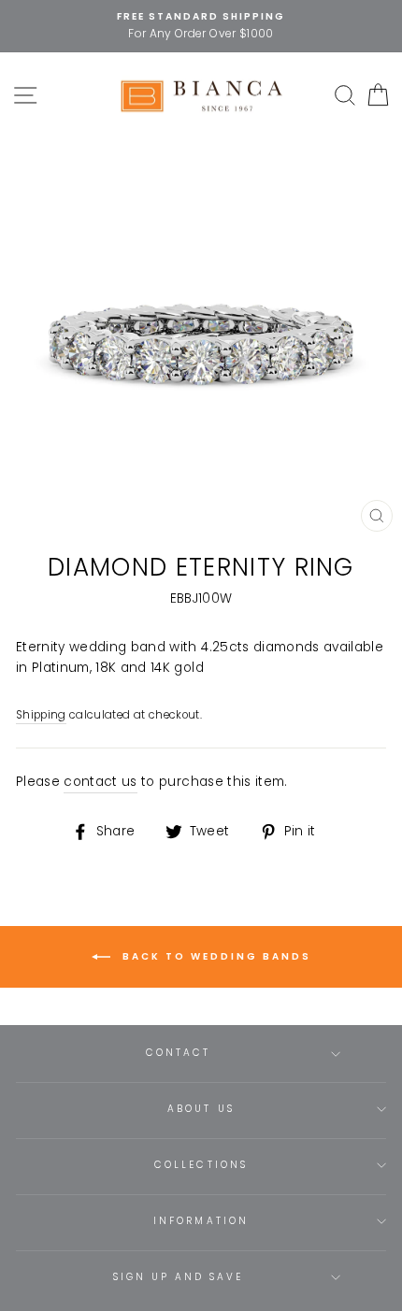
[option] (201, 26)
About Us (200, 1109)
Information (201, 1221)
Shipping (41, 714)
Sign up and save (178, 1277)
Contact (178, 1053)
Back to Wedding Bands (214, 956)
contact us (100, 782)
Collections (201, 1165)
